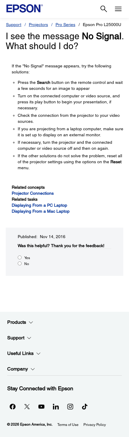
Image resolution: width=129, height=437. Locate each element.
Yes (27, 258)
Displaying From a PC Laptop (39, 205)
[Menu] (118, 9)
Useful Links (20, 353)
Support (13, 24)
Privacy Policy (94, 425)
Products (16, 322)
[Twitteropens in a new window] (27, 406)
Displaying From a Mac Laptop (41, 211)
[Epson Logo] (24, 8)
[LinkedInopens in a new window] (55, 406)
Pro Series (65, 24)
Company (17, 369)
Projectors (38, 24)
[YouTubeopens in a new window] (41, 406)
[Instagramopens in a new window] (70, 406)
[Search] (104, 9)
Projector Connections (33, 193)
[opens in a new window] (84, 406)
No (26, 264)
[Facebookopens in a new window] (12, 406)
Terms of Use (68, 425)
